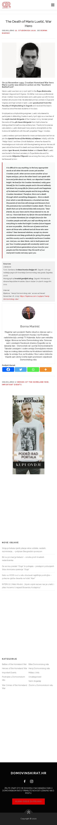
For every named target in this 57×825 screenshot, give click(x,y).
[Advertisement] (28, 508)
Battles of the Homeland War (14, 664)
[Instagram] (30, 781)
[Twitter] (21, 369)
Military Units (33, 673)
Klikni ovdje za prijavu (28, 801)
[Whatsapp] (33, 369)
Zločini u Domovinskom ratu (40, 685)
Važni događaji (34, 681)
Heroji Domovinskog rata (39, 668)
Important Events (12, 385)
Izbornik (52, 5)
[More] (46, 369)
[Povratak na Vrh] (28, 812)
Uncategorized (34, 677)
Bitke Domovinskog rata (38, 664)
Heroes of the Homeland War (33, 382)
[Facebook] (8, 369)
